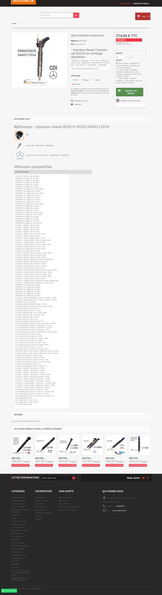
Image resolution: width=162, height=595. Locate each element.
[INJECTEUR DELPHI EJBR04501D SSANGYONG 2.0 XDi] (45, 445)
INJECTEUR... (16, 458)
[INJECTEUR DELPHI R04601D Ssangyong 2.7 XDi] (139, 445)
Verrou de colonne (18, 524)
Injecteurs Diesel (18, 504)
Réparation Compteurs (20, 546)
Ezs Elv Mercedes (18, 543)
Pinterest (77, 84)
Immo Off (15, 561)
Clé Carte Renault (18, 527)
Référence (74, 41)
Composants (16, 552)
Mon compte (66, 491)
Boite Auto (15, 540)
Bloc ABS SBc (17, 533)
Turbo (14, 518)
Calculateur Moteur (18, 497)
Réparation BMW (18, 549)
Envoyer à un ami (80, 101)
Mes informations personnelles (70, 507)
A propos (38, 516)
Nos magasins (40, 507)
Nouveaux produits (42, 501)
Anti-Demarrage (17, 558)
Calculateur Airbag (18, 501)
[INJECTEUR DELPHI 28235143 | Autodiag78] (69, 445)
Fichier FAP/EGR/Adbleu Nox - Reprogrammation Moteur (21, 573)
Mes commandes (65, 497)
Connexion (125, 3)
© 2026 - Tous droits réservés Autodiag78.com (28, 588)
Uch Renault (16, 515)
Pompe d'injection (18, 507)
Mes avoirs (63, 501)
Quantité (119, 53)
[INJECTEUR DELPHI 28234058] (116, 445)
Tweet (76, 80)
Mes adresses (64, 504)
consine (119, 60)
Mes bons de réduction (67, 510)
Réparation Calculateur (20, 530)
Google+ (97, 80)
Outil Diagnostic (17, 537)
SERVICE (15, 564)
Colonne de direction (19, 521)
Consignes (15, 567)
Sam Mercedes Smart (19, 555)
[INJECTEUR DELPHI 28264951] (22, 445)
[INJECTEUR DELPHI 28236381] (92, 445)
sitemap (38, 519)
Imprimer (77, 104)
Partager (86, 80)
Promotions (39, 497)
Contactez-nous (141, 4)
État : (73, 44)
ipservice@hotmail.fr (120, 510)
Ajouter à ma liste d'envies (130, 101)
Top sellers (39, 504)
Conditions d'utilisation (44, 513)
